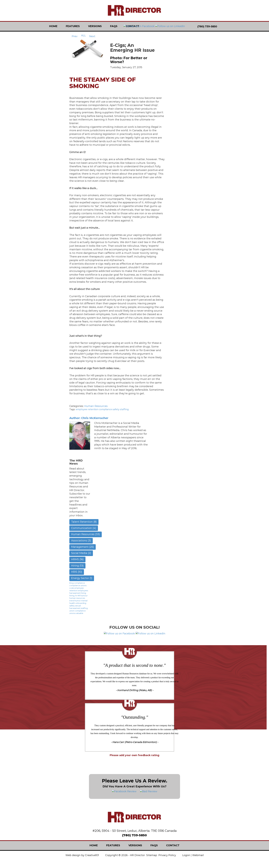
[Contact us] (222, 26)
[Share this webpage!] (232, 26)
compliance (105, 409)
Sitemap (151, 855)
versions (95, 26)
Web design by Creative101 (82, 855)
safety (116, 409)
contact (172, 845)
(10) (76, 571)
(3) (81, 540)
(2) (81, 553)
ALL (83, 35)
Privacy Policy (167, 855)
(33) (85, 534)
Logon (186, 855)
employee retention (87, 409)
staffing (124, 409)
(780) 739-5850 (134, 835)
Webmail (198, 855)
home (53, 26)
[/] (134, 10)
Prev (74, 36)
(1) (81, 578)
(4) (83, 528)
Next (92, 36)
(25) (82, 546)
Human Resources (96, 406)
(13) (77, 565)
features (73, 26)
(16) (77, 559)
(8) (84, 521)
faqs (113, 26)
